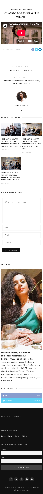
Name (3, 450)
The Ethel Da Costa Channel (21, 9)
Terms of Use (21, 436)
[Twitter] (16, 479)
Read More (6, 380)
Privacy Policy (7, 436)
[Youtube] (27, 479)
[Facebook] (11, 479)
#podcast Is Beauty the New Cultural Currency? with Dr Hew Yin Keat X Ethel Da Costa (32, 143)
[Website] (22, 110)
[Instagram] (21, 479)
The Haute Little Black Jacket (21, 70)
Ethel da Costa (7, 49)
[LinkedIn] (32, 479)
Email (3, 458)
